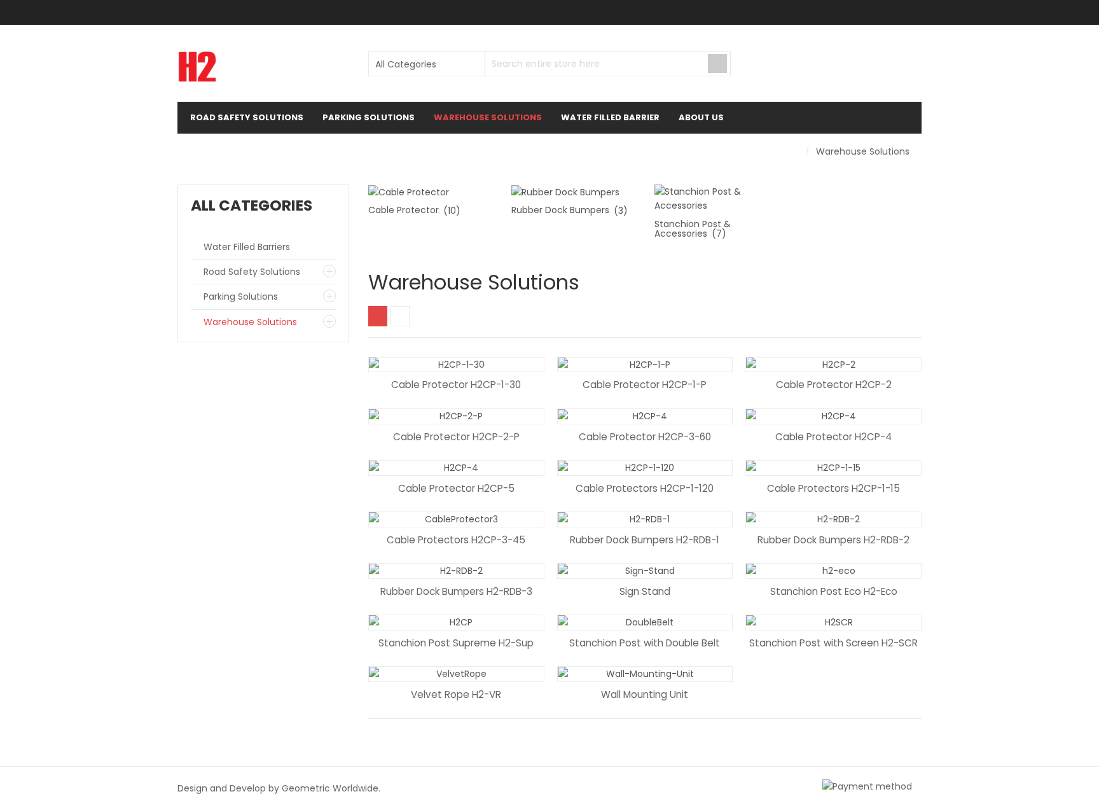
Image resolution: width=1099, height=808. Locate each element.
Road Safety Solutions (252, 271)
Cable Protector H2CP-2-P (456, 436)
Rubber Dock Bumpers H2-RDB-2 (833, 540)
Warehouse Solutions (250, 322)
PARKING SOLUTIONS (368, 117)
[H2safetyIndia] (197, 67)
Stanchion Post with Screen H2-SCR (833, 643)
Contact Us (225, 149)
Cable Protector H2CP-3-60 (645, 436)
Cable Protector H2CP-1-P (645, 384)
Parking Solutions (241, 296)
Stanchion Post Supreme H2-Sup (456, 643)
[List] (400, 316)
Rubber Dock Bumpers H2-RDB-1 (644, 540)
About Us (701, 117)
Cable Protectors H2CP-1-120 (645, 488)
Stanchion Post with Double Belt (644, 643)
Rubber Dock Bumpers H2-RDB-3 (456, 591)
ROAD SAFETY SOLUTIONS (246, 117)
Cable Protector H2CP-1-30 (456, 384)
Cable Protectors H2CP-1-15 (833, 488)
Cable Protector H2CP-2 (834, 384)
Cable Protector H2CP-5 (456, 488)
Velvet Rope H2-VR (456, 694)
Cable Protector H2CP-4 (833, 436)
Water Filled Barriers (247, 246)
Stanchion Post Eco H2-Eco (833, 591)
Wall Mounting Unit (644, 694)
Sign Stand (644, 591)
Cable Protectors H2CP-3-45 (456, 540)
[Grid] (377, 316)
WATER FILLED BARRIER (610, 117)
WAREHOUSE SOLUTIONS (488, 117)
